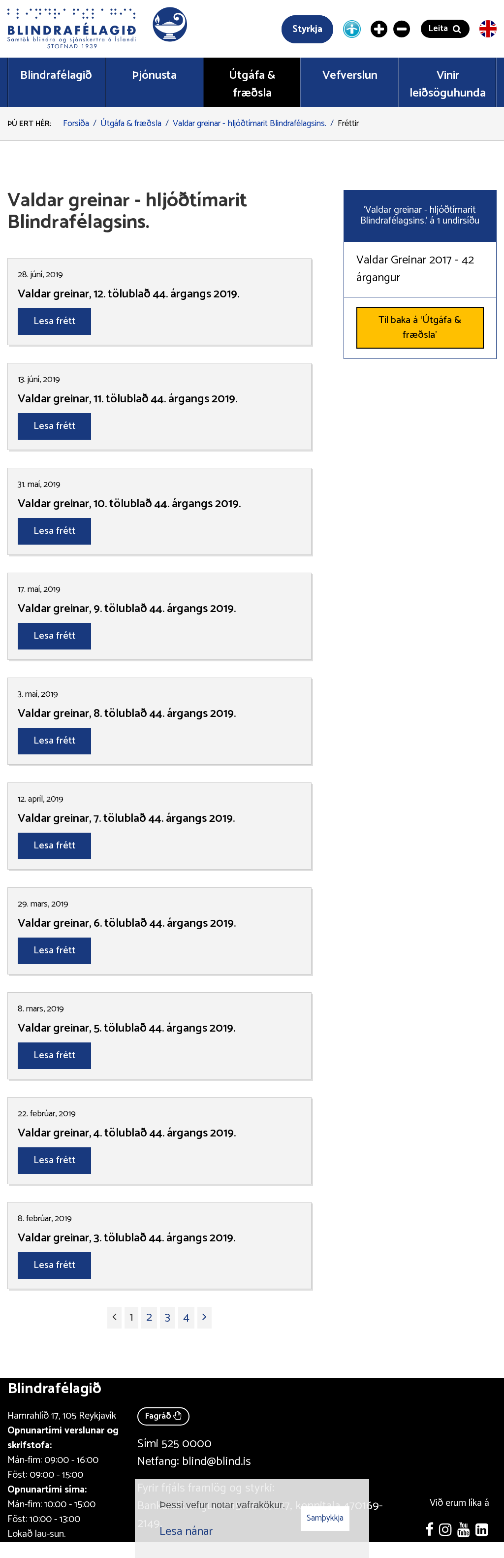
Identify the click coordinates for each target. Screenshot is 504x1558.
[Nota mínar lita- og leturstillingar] (352, 28)
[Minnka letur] (402, 29)
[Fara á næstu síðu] (204, 1318)
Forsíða (76, 123)
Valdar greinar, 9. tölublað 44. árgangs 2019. (127, 609)
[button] (98, 29)
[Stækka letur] (379, 29)
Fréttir (348, 123)
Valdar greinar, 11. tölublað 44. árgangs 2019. (127, 399)
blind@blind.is (216, 1461)
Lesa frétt (54, 321)
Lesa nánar (186, 1531)
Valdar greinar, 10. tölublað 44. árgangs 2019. (129, 504)
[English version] (488, 28)
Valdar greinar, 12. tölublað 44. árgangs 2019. (128, 294)
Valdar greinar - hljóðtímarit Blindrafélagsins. (249, 123)
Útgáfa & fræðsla (130, 123)
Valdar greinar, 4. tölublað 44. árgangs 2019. (127, 1133)
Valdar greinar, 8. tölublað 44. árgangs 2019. (127, 714)
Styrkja (307, 29)
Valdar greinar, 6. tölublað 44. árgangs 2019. (127, 924)
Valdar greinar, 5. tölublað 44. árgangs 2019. (126, 1029)
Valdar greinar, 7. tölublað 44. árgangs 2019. (126, 819)
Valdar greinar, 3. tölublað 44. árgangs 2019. (126, 1238)
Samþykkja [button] (325, 1518)
